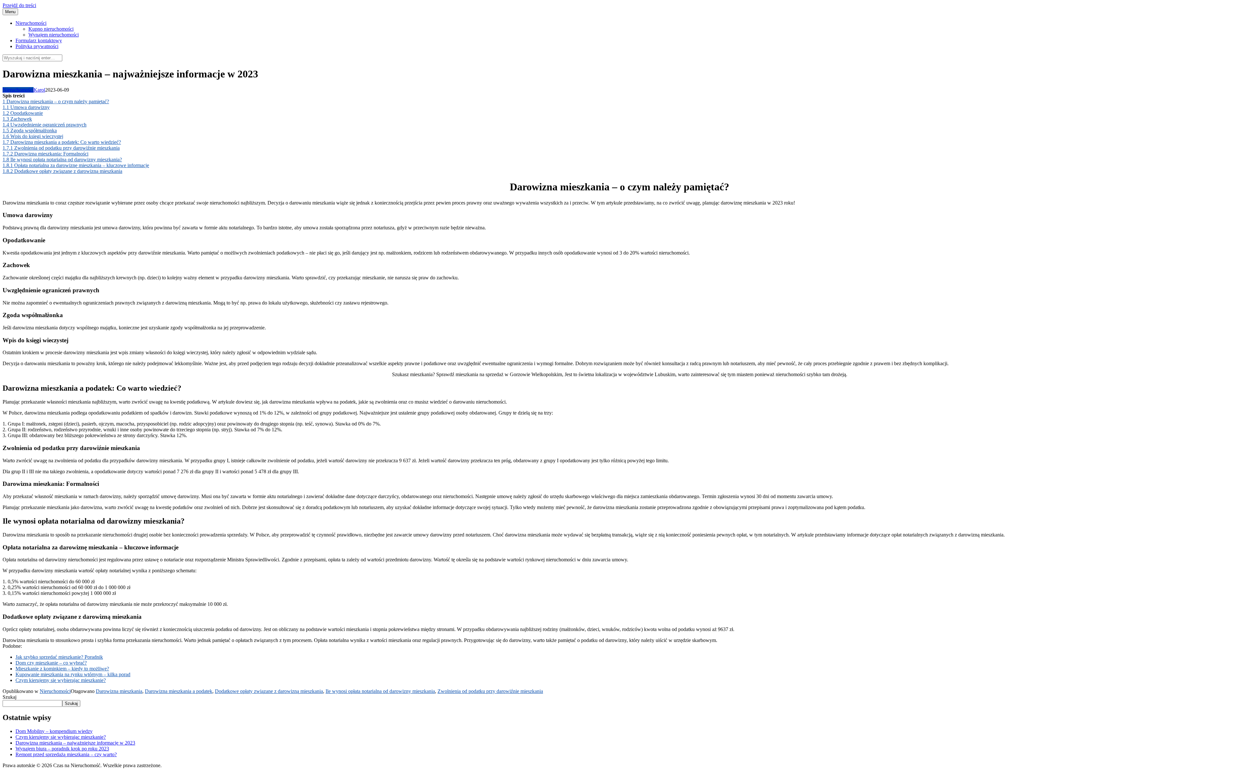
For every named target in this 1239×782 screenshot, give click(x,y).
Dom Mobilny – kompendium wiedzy (54, 731)
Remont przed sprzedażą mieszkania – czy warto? (66, 754)
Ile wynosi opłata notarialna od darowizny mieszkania (380, 691)
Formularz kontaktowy (38, 40)
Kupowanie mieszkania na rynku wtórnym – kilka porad (72, 674)
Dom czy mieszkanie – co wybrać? (51, 663)
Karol (39, 90)
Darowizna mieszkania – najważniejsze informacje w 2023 (75, 743)
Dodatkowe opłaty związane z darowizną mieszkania (269, 691)
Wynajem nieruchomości (53, 34)
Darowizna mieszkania (119, 691)
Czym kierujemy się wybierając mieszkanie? (60, 680)
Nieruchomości (30, 23)
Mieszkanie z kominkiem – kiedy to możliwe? (62, 668)
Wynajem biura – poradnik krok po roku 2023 (62, 748)
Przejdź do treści (19, 5)
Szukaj (9, 697)
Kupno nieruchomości (51, 29)
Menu (10, 11)
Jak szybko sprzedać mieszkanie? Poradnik (59, 657)
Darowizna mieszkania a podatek (178, 691)
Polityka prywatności (36, 46)
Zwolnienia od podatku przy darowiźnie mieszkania (490, 691)
